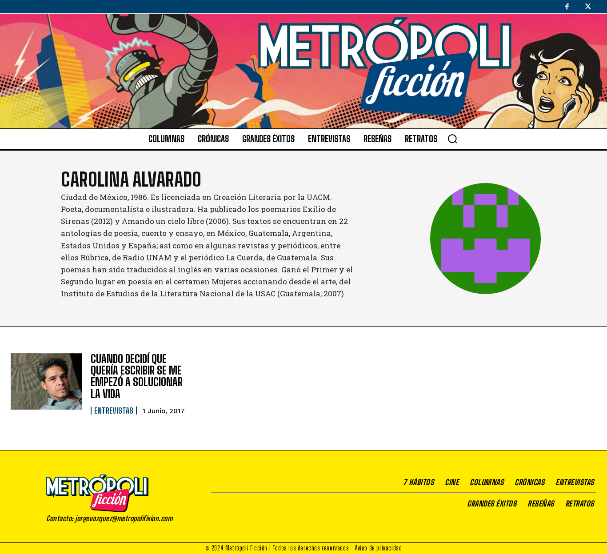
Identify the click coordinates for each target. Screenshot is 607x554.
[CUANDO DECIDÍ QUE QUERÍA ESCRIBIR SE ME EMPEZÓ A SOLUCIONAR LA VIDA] (46, 381)
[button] (452, 138)
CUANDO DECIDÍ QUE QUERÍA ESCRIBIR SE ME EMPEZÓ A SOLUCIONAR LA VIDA (137, 376)
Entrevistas (113, 411)
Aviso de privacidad (378, 548)
